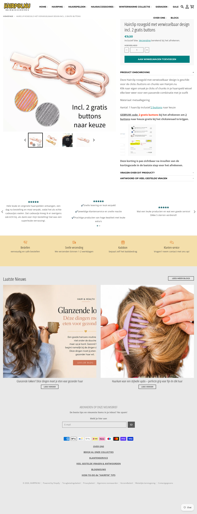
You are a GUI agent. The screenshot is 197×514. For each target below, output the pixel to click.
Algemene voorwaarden (107, 483)
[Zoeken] (182, 7)
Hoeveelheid (131, 45)
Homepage (8, 16)
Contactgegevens (165, 483)
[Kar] (192, 7)
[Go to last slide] (25, 140)
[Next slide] (93, 140)
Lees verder (50, 387)
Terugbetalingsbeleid (71, 483)
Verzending (145, 40)
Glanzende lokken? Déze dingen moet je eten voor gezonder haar (50, 381)
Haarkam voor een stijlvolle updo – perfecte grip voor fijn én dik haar (147, 381)
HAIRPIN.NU (35, 483)
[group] (35, 140)
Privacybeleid (88, 483)
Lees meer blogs (181, 278)
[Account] (187, 7)
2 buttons (156, 107)
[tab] (97, 225)
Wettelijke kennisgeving (145, 483)
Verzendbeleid (126, 483)
